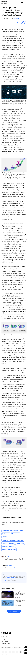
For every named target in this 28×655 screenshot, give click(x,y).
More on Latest (13, 611)
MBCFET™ (4, 537)
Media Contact (4, 641)
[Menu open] (25, 2)
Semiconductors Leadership (9, 549)
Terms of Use (4, 636)
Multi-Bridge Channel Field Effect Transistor (13, 540)
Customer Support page (10, 577)
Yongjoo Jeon (17, 18)
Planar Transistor (20, 543)
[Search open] (18, 2)
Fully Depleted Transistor (16, 530)
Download (21, 22)
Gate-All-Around (15, 534)
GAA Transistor (5, 534)
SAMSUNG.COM (5, 643)
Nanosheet (5, 543)
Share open (24, 22)
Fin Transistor (5, 530)
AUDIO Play (18, 22)
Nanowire (11, 543)
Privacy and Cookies (6, 639)
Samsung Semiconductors (8, 546)
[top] (25, 653)
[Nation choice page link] (22, 2)
